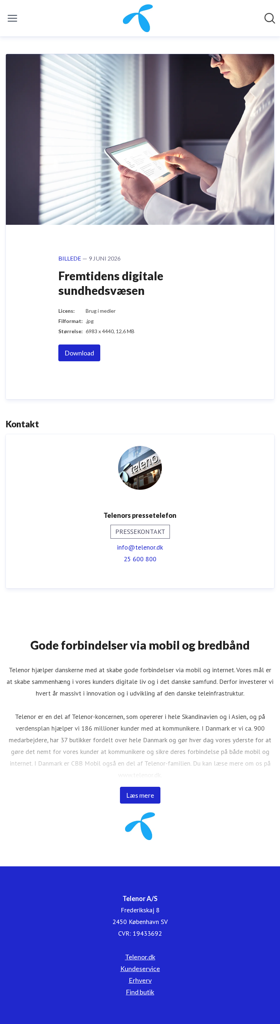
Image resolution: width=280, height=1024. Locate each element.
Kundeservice (140, 969)
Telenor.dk (140, 957)
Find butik (140, 992)
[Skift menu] (12, 18)
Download (79, 353)
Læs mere (140, 795)
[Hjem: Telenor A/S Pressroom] (138, 18)
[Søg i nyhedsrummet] (270, 18)
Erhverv (140, 980)
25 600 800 (140, 559)
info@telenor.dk (140, 547)
